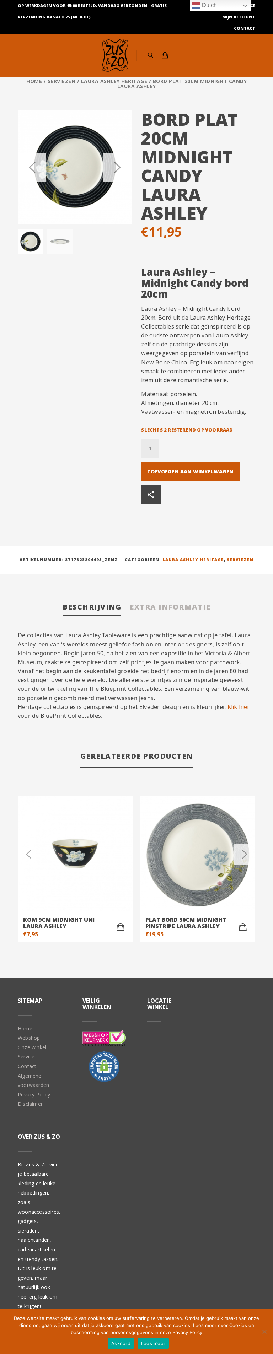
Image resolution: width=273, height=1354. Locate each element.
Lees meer (153, 1343)
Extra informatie (170, 607)
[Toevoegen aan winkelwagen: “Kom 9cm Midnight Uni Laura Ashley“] (120, 927)
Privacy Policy (34, 1094)
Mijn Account (238, 17)
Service (26, 1056)
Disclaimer (30, 1103)
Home (34, 81)
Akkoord (120, 1343)
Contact (244, 28)
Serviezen (62, 81)
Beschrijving (92, 607)
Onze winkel (32, 1047)
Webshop (29, 1037)
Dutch (208, 5)
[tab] (92, 607)
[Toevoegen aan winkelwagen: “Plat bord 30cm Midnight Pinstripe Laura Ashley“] (243, 927)
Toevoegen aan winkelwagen (190, 471)
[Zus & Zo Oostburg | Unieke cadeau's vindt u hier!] (115, 55)
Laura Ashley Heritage (114, 81)
